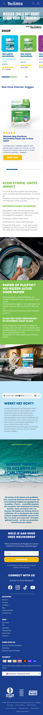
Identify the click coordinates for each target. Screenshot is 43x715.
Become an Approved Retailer (11, 651)
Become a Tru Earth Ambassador (12, 645)
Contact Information (22, 711)
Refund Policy (6, 633)
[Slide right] (30, 77)
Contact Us (5, 636)
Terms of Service (11, 708)
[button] (4, 3)
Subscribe (21, 559)
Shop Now (12, 157)
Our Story (5, 602)
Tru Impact (5, 605)
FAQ (3, 625)
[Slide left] (21, 77)
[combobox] (21, 674)
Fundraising (5, 648)
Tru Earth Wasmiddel (8, 55)
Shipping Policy (6, 630)
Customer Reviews (7, 610)
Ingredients (5, 628)
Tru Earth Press (6, 613)
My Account (5, 622)
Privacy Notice (20, 705)
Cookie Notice (35, 708)
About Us (5, 600)
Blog (3, 608)
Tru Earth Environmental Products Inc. (22, 702)
